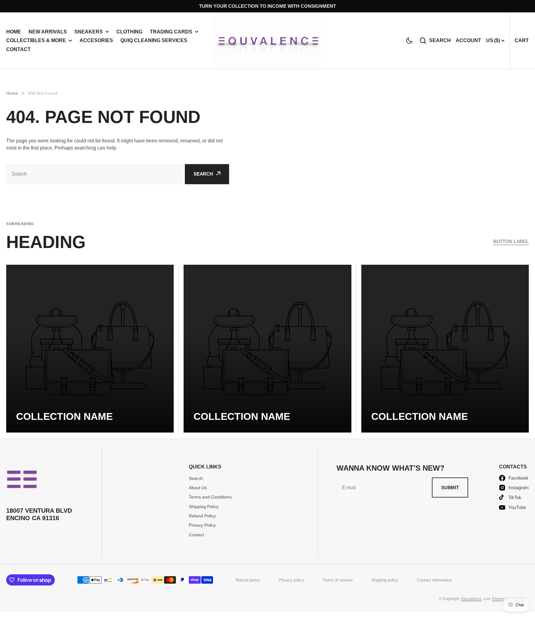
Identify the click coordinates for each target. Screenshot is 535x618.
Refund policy (248, 580)
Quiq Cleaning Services (153, 40)
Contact (18, 49)
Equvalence (471, 599)
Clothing (129, 31)
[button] (409, 40)
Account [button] (468, 40)
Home (13, 31)
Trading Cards (171, 31)
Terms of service (338, 580)
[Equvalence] (267, 40)
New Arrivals (47, 31)
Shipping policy (384, 580)
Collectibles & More (36, 40)
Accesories (96, 40)
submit (450, 487)
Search (440, 40)
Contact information (434, 580)
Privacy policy (291, 580)
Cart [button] (522, 40)
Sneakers (88, 31)
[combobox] (94, 174)
